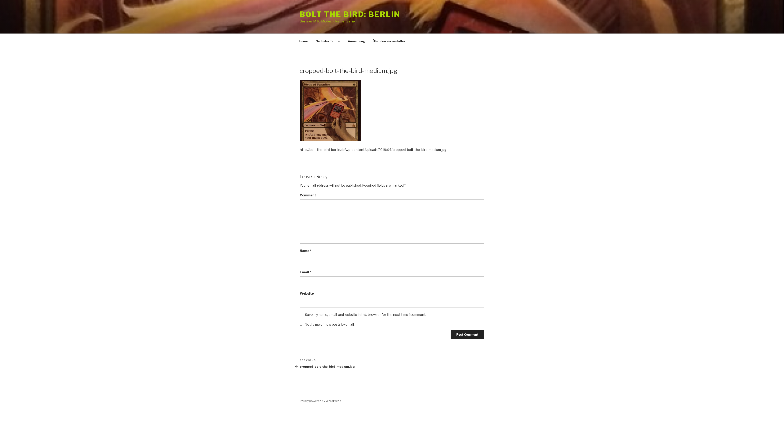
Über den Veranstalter (389, 41)
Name (306, 251)
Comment (308, 195)
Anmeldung (356, 41)
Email (305, 272)
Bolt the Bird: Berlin (350, 14)
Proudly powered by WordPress (319, 401)
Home (303, 41)
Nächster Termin (328, 41)
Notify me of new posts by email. (329, 324)
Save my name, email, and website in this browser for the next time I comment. (365, 315)
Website (307, 293)
